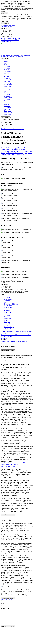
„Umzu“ (6, 325)
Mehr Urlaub (8, 86)
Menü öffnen (4, 58)
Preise (6, 65)
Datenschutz (4, 25)
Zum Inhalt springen (6, 26)
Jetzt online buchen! (6, 336)
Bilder (6, 63)
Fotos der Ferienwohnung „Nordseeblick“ (15, 148)
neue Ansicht (6, 281)
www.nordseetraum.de (7, 341)
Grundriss (7, 78)
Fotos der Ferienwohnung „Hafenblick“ (12, 148)
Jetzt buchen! (8, 71)
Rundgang (7, 81)
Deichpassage (8, 84)
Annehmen (4, 13)
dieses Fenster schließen (8, 350)
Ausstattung (7, 68)
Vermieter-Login (9, 327)
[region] (17, 27)
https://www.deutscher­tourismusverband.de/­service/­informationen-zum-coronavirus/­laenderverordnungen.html (16, 464)
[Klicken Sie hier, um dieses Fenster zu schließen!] (1, 343)
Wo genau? (7, 83)
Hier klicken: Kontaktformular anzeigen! (12, 129)
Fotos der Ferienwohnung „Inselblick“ (13, 150)
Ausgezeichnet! (8, 80)
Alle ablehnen (5, 23)
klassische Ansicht (17, 281)
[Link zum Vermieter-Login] (6, 600)
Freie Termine (8, 70)
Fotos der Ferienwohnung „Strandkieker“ (12, 154)
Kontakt (6, 73)
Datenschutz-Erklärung (11, 304)
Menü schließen (5, 117)
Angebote (7, 66)
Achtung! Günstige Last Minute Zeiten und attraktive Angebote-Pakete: (12, 39)
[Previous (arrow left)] (1, 603)
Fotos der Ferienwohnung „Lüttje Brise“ (20, 153)
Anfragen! (4, 338)
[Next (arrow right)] (3, 603)
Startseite (7, 61)
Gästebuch (7, 76)
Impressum (12, 25)
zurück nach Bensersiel (20, 341)
